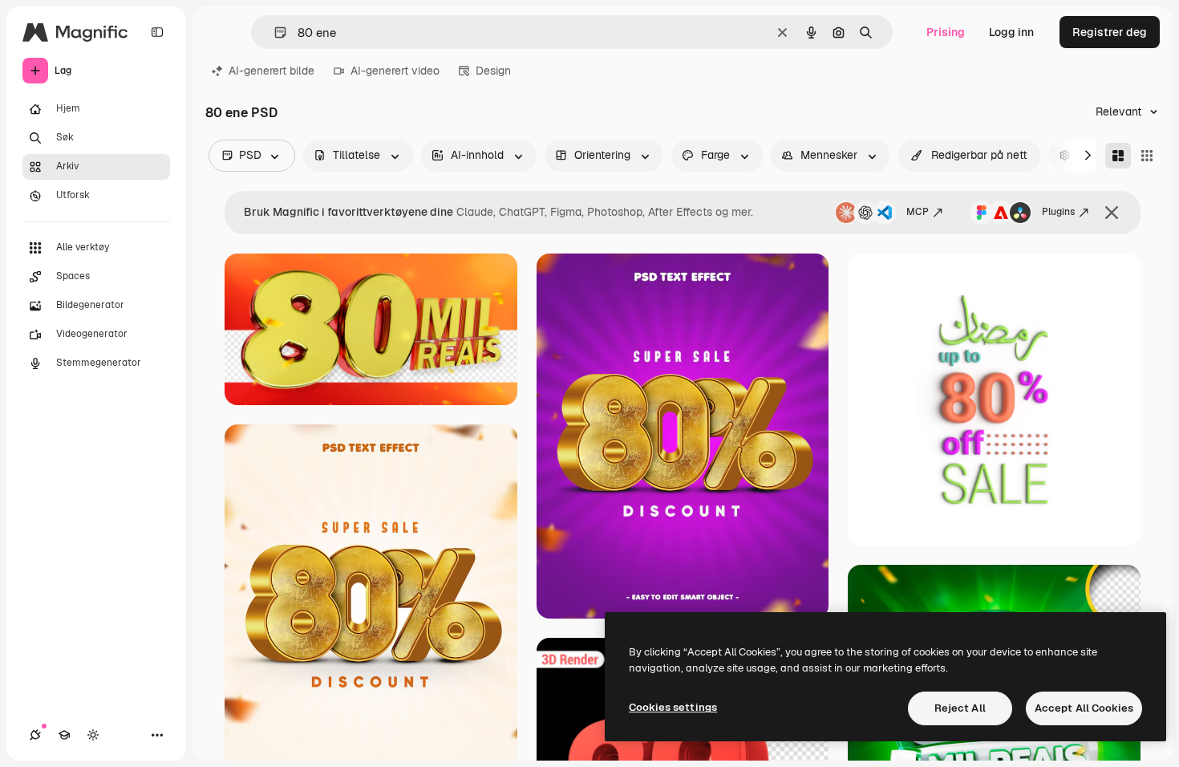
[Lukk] (1111, 212)
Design (493, 70)
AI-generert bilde (271, 70)
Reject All (960, 708)
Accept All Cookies (1084, 708)
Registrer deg (1109, 32)
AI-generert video (395, 70)
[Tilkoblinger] (35, 735)
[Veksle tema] (93, 735)
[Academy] (64, 735)
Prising (945, 32)
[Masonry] (1118, 155)
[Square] (1147, 155)
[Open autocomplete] (274, 32)
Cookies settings (673, 707)
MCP (917, 211)
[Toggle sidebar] (157, 32)
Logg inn (1011, 32)
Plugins (1058, 211)
